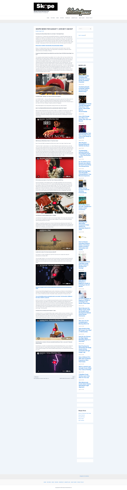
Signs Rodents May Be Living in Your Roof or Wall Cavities (85, 330)
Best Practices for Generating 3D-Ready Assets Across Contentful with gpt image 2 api (85, 349)
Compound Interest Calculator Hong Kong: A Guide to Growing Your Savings (84, 265)
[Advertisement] (85, 440)
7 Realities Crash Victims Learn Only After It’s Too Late (84, 376)
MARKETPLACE (67, 482)
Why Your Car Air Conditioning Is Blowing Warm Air (84, 322)
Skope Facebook (81, 415)
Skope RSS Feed (81, 416)
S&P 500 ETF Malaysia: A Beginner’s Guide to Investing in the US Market (84, 283)
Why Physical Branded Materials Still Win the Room (84, 144)
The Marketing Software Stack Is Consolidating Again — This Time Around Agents (84, 154)
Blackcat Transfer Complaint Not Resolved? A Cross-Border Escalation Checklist (84, 79)
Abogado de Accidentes (84, 476)
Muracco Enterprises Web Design (84, 413)
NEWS (53, 482)
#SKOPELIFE (61, 482)
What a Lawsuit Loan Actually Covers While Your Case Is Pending (85, 368)
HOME (45, 482)
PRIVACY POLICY (80, 482)
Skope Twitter (81, 418)
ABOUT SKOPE (74, 482)
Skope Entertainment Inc (41, 11)
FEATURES (49, 482)
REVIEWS (56, 482)
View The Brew (81, 420)
